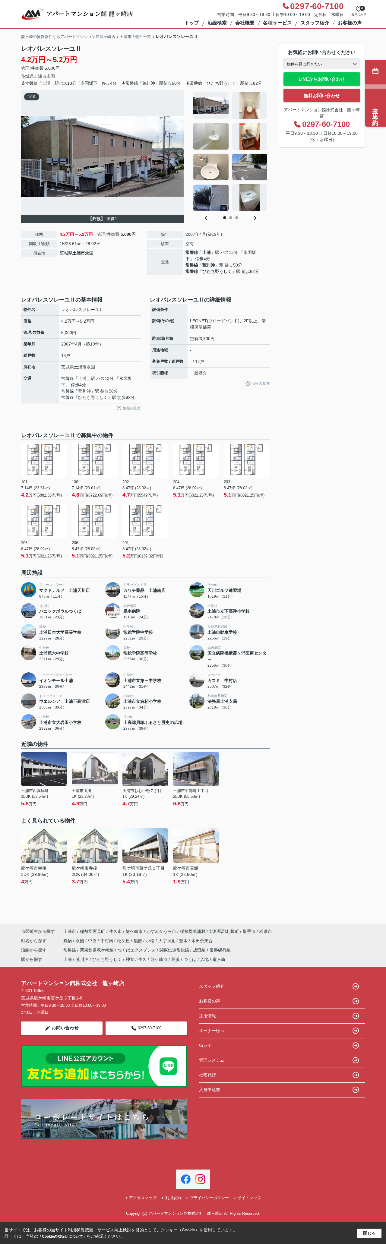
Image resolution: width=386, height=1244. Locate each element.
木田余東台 (202, 940)
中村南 (107, 940)
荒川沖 (208, 265)
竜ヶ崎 (219, 959)
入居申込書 (209, 1089)
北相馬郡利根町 (224, 931)
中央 (93, 940)
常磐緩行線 (220, 950)
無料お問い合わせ (322, 95)
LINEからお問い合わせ (322, 79)
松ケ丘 (124, 940)
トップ (192, 22)
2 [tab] (230, 217)
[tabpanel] (230, 151)
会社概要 (245, 22)
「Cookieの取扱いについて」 (62, 1236)
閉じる (369, 1233)
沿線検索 (217, 22)
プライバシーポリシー (209, 1197)
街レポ (205, 1045)
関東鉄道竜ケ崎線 (97, 950)
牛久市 (115, 931)
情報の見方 (132, 408)
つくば (190, 959)
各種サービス (277, 22)
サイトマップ (249, 1197)
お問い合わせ (65, 1027)
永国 (50, 76)
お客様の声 (350, 22)
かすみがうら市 (161, 931)
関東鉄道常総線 (175, 950)
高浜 (175, 959)
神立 (130, 959)
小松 (151, 940)
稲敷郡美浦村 (192, 931)
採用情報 (207, 1015)
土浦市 (40, 76)
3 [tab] (236, 217)
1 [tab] (224, 217)
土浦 (206, 252)
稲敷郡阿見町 (92, 931)
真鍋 (68, 940)
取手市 (249, 931)
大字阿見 (167, 940)
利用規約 (173, 1197)
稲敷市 (265, 931)
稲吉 (138, 940)
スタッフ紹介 (314, 22)
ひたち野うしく (217, 271)
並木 (184, 940)
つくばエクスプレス (137, 950)
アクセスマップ (143, 1197)
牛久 (142, 959)
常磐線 (191, 252)
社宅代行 (207, 1074)
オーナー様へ (211, 1030)
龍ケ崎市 (134, 931)
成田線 (200, 950)
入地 (204, 959)
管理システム (211, 1060)
